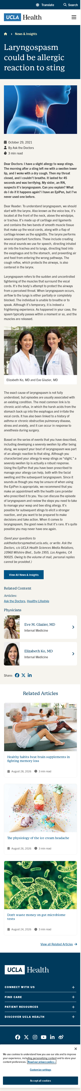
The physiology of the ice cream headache (38, 838)
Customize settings (40, 1069)
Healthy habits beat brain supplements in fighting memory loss (38, 759)
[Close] (75, 1048)
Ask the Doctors (14, 601)
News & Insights (26, 34)
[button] (45, 4)
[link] (17, 675)
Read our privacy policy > (42, 1061)
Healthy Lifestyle (38, 601)
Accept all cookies (40, 1080)
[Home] (5, 33)
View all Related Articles (56, 944)
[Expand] (73, 987)
